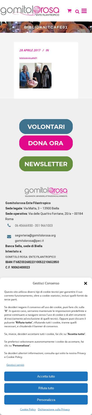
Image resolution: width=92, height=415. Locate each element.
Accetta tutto (46, 376)
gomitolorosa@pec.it (30, 240)
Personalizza (46, 400)
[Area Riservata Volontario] (46, 133)
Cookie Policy (28, 409)
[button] (85, 283)
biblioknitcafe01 (28, 58)
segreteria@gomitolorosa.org (35, 235)
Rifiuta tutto (46, 388)
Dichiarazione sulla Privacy (54, 409)
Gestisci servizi (15, 365)
